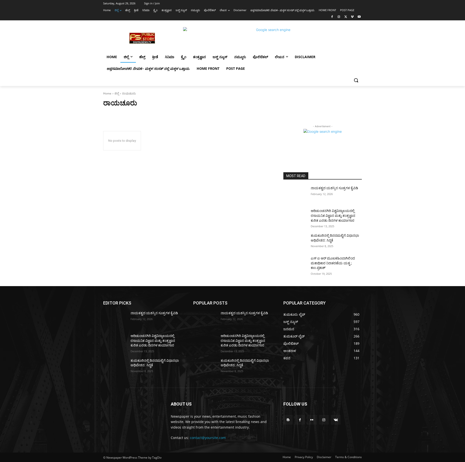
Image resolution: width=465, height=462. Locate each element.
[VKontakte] (336, 419)
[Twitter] (346, 17)
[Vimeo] (352, 17)
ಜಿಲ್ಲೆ (117, 93)
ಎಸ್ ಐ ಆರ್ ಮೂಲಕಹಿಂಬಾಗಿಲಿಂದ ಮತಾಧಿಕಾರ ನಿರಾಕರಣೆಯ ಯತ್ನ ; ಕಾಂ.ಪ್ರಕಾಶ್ (333, 263)
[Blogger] (288, 419)
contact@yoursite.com (208, 437)
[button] (356, 80)
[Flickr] (312, 419)
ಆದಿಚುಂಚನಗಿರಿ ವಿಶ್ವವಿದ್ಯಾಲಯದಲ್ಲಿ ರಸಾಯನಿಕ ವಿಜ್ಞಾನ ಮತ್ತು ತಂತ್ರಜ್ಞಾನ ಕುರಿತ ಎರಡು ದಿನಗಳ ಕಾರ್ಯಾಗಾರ (333, 215)
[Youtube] (359, 17)
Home (107, 93)
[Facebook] (332, 17)
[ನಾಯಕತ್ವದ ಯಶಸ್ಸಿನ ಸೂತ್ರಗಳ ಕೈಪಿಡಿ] (295, 194)
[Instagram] (339, 17)
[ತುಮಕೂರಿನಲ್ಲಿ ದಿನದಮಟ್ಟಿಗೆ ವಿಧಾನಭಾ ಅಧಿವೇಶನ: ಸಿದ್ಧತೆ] (295, 241)
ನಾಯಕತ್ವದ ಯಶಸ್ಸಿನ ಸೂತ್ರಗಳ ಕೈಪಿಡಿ (334, 188)
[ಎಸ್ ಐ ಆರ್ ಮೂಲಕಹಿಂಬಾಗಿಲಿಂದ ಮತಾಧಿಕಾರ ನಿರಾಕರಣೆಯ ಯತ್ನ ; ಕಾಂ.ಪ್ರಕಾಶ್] (295, 264)
